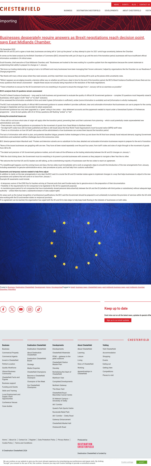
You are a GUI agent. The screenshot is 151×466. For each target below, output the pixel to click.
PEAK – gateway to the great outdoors (61, 357)
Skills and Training (9, 391)
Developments (111, 11)
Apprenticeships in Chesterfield (85, 372)
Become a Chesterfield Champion (36, 377)
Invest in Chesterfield (10, 360)
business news (81, 287)
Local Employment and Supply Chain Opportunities (11, 396)
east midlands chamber (135, 287)
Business (68, 11)
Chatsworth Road (59, 427)
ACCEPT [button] (141, 462)
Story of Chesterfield (85, 364)
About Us (12, 440)
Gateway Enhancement (62, 419)
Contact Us (144, 5)
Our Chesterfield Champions (33, 386)
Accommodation (109, 353)
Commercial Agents (9, 356)
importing (12, 289)
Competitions (108, 371)
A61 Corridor (57, 404)
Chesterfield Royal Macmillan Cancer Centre (62, 394)
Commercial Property (10, 353)
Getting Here (107, 368)
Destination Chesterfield (20, 8)
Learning (81, 353)
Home (48, 287)
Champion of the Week (36, 381)
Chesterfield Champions (36, 372)
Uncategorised (57, 287)
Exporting (3, 289)
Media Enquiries (33, 368)
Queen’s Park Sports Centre (63, 408)
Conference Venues (9, 402)
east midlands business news (113, 287)
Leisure (80, 356)
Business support (9, 383)
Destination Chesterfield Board (36, 360)
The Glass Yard (58, 389)
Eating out (107, 364)
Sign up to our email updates (118, 320)
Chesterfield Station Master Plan (60, 363)
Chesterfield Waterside (61, 353)
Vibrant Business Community (8, 372)
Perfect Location (8, 364)
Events (125, 5)
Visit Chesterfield (109, 349)
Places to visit (108, 375)
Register (32, 440)
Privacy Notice (63, 440)
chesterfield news (95, 287)
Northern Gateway (60, 385)
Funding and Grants (10, 387)
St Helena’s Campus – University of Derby (61, 400)
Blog (134, 5)
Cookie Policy (7, 443)
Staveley (56, 368)
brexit (73, 287)
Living (80, 360)
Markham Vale (58, 378)
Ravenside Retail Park (61, 412)
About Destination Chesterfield (34, 354)
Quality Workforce (9, 368)
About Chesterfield (132, 11)
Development (40, 287)
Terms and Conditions (23, 443)
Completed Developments (63, 381)
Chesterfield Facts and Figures (11, 378)
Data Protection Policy (46, 440)
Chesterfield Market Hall (62, 423)
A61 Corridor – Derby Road (63, 416)
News (116, 5)
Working (81, 368)
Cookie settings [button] (127, 462)
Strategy (30, 364)
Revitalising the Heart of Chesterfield (62, 373)
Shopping (106, 356)
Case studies (7, 406)
